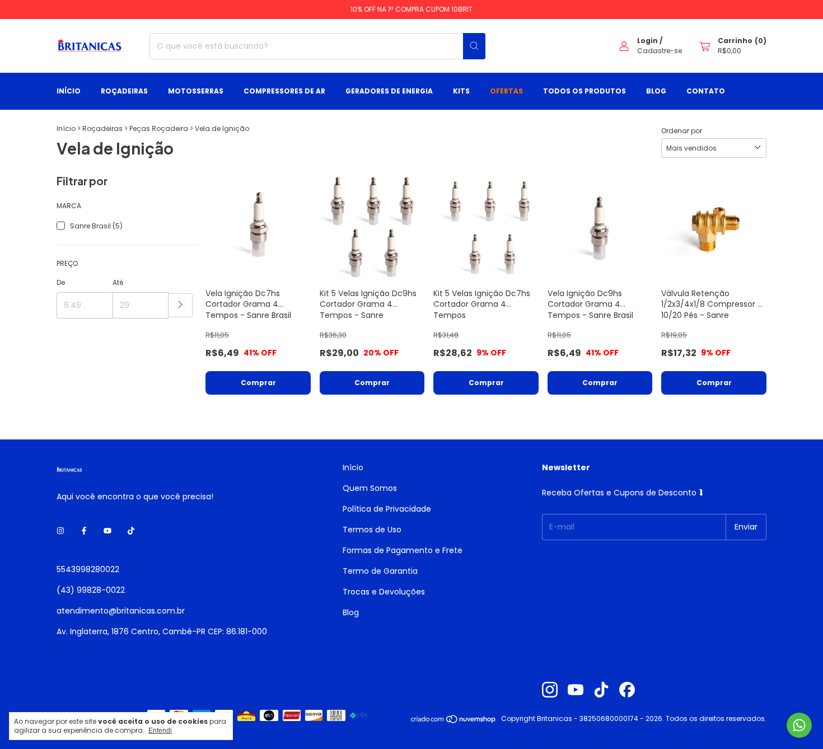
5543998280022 (88, 569)
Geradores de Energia (389, 91)
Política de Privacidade (387, 508)
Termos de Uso (372, 529)
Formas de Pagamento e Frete (402, 550)
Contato (705, 91)
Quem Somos (370, 488)
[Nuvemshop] (453, 721)
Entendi (160, 730)
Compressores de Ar (284, 91)
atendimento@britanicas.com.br (121, 610)
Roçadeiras (124, 91)
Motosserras (195, 91)
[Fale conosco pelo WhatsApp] (799, 725)
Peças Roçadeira (158, 128)
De (61, 282)
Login (647, 40)
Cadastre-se (659, 50)
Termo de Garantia (380, 571)
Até (118, 282)
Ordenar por (681, 130)
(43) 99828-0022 (91, 590)
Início (69, 91)
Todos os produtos (584, 91)
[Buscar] (474, 46)
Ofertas (506, 91)
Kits (461, 91)
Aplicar (181, 305)
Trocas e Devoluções (384, 591)
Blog (656, 91)
